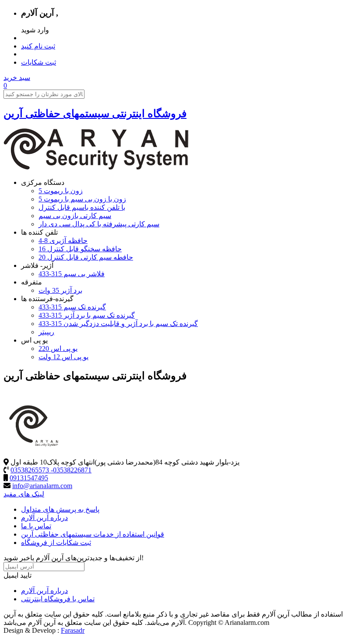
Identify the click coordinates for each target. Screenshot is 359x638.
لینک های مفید (24, 494)
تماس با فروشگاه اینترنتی (58, 599)
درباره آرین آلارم (44, 517)
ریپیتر (46, 332)
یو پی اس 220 (58, 348)
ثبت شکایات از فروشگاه (56, 542)
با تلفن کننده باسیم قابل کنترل (82, 207)
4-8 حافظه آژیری (63, 240)
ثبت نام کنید (38, 46)
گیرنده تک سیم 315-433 (72, 307)
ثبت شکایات (38, 62)
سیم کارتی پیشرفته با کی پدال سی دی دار (99, 224)
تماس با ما (36, 526)
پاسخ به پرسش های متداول (60, 509)
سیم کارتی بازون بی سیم (75, 215)
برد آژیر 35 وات (60, 290)
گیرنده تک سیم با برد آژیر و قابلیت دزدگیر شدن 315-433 (118, 323)
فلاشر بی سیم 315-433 (72, 273)
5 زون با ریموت (61, 190)
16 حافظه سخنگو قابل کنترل (80, 249)
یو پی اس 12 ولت (63, 357)
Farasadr (72, 630)
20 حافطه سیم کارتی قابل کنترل (86, 257)
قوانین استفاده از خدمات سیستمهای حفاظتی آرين (92, 534)
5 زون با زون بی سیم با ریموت (82, 199)
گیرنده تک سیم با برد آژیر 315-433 (87, 315)
